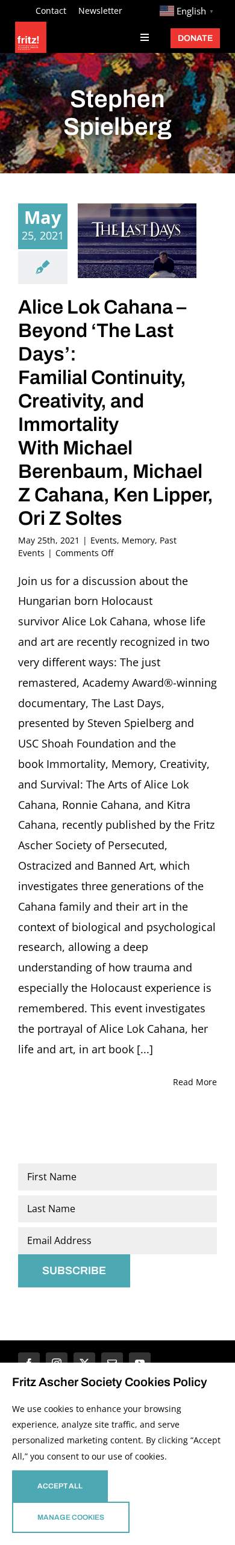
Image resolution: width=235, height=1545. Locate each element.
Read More (195, 1082)
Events (103, 540)
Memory (138, 540)
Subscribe (74, 1271)
